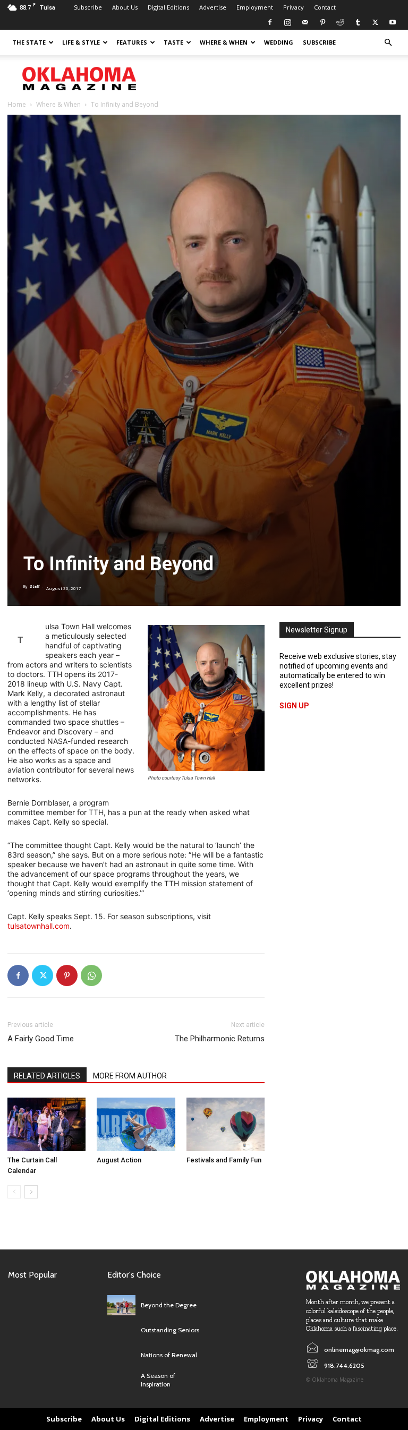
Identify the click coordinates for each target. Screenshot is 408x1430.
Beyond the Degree (169, 1305)
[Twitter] (375, 22)
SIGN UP (294, 705)
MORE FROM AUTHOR (130, 1076)
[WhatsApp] (91, 975)
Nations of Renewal (169, 1355)
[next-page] (31, 1191)
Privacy (293, 7)
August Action (119, 1160)
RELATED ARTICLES (47, 1076)
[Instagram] (287, 22)
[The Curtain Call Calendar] (46, 1124)
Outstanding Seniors (170, 1330)
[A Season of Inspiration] (121, 1380)
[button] (388, 43)
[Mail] (305, 22)
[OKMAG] (353, 1280)
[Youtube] (393, 22)
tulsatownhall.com (38, 925)
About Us (125, 7)
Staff (34, 586)
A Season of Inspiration (158, 1380)
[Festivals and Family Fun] (225, 1124)
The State (29, 42)
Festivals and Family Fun (223, 1160)
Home (16, 104)
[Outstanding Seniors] (121, 1330)
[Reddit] (340, 22)
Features (131, 42)
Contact (325, 7)
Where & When (224, 42)
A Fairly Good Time (40, 1038)
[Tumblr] (358, 22)
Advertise (212, 7)
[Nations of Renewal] (121, 1355)
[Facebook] (270, 22)
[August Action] (136, 1124)
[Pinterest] (322, 22)
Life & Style (81, 42)
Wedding (278, 42)
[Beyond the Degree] (121, 1305)
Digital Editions (168, 7)
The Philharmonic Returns (220, 1038)
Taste (173, 42)
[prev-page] (14, 1191)
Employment (254, 7)
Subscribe (88, 7)
